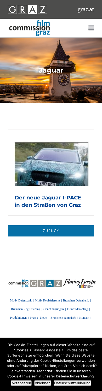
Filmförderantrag (77, 309)
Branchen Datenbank (76, 300)
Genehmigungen (53, 309)
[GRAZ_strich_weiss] (27, 6)
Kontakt (84, 317)
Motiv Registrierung (47, 300)
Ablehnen (42, 383)
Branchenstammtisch (63, 317)
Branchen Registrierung (25, 309)
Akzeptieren (21, 383)
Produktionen (18, 317)
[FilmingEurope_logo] (18, 280)
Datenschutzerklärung (72, 383)
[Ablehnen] (95, 364)
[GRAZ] (46, 280)
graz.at (86, 9)
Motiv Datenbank (21, 300)
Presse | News (38, 317)
